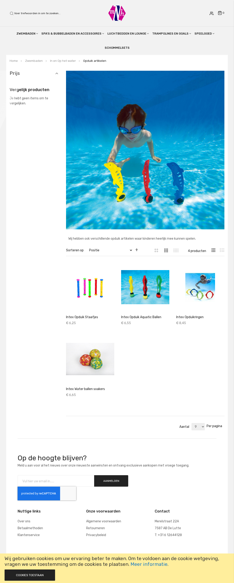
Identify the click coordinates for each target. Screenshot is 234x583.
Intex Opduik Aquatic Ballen (141, 317)
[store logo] (117, 13)
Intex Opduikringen (190, 317)
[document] (117, 568)
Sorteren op (75, 250)
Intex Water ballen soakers (85, 389)
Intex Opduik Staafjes (82, 317)
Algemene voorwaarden (103, 521)
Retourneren (95, 528)
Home (14, 60)
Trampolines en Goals (170, 33)
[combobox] (40, 13)
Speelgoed (203, 33)
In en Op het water (63, 60)
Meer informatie (149, 564)
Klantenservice (29, 535)
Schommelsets (117, 47)
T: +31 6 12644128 (168, 535)
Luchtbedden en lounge (126, 33)
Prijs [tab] (15, 73)
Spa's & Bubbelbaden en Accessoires (71, 33)
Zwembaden (25, 33)
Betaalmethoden (30, 528)
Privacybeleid (96, 535)
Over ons (24, 521)
